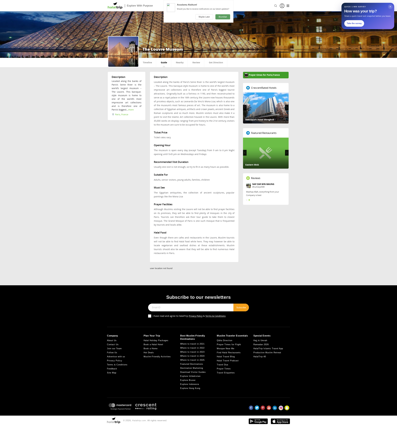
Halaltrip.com (139, 420)
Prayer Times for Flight (229, 344)
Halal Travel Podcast (228, 360)
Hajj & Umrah (260, 340)
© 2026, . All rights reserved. (145, 420)
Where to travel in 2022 (192, 348)
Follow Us (112, 352)
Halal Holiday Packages (156, 340)
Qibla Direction (224, 340)
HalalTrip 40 (259, 356)
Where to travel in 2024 (192, 356)
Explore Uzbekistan (190, 376)
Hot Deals (149, 352)
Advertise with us (116, 356)
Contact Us (113, 344)
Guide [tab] (164, 62)
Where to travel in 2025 (192, 360)
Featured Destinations (191, 364)
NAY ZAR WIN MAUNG (263, 184)
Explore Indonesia (189, 384)
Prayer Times (224, 369)
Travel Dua (222, 364)
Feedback (112, 369)
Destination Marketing (191, 368)
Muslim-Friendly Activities (157, 356)
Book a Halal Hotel (153, 344)
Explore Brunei (188, 380)
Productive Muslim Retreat (267, 352)
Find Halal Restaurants (229, 352)
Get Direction (216, 62)
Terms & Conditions (215, 315)
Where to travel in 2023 (192, 352)
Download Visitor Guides (193, 372)
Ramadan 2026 (261, 344)
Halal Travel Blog (226, 356)
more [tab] (131, 109)
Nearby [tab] (180, 62)
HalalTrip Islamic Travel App (268, 348)
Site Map (111, 373)
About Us (112, 340)
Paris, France (121, 114)
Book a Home (151, 348)
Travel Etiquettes (226, 373)
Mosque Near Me (225, 348)
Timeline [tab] (147, 62)
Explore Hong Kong (190, 388)
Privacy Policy (196, 315)
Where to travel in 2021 (192, 344)
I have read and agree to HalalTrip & (189, 315)
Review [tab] (196, 62)
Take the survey (354, 23)
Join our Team (114, 348)
